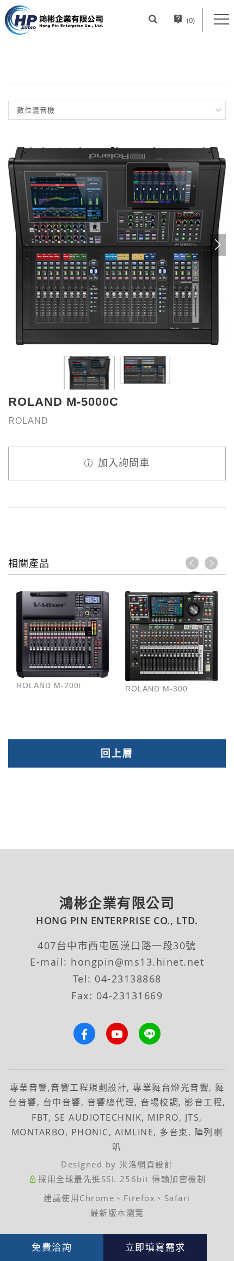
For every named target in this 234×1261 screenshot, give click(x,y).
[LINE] (149, 1033)
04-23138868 (128, 978)
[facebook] (84, 1033)
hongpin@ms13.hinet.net (137, 961)
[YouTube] (117, 1033)
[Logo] (54, 19)
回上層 (117, 753)
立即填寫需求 (155, 1247)
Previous (192, 563)
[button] (153, 20)
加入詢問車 (122, 463)
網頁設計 (155, 1164)
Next (211, 563)
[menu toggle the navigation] (221, 19)
